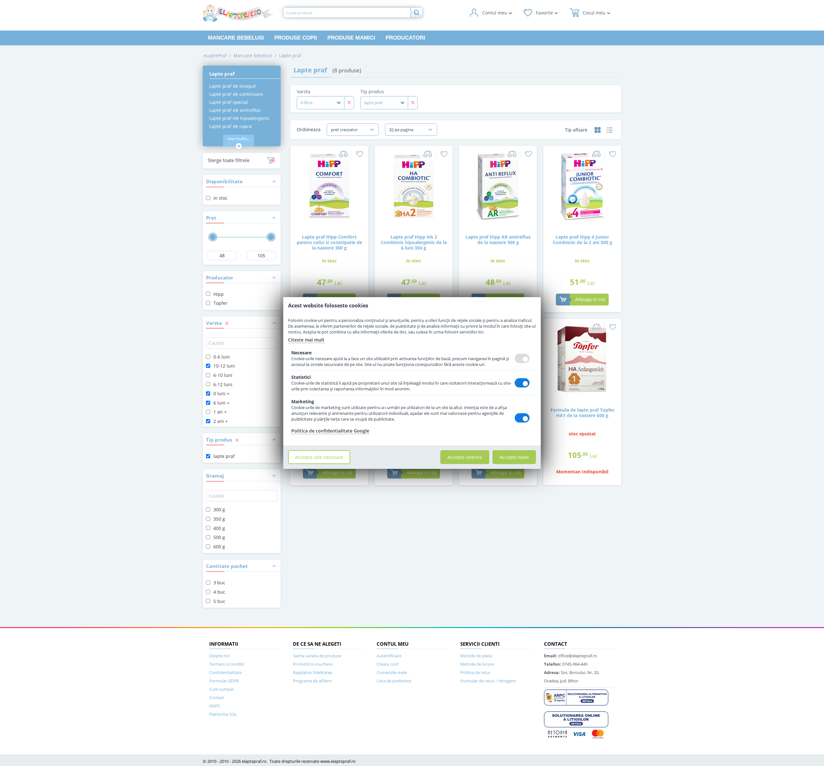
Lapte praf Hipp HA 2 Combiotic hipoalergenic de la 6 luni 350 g (414, 242)
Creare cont (388, 664)
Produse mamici (351, 38)
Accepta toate (514, 457)
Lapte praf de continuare (236, 94)
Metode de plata (476, 656)
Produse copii (295, 38)
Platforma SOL (223, 714)
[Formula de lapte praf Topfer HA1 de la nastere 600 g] (582, 359)
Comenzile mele (392, 672)
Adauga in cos (590, 299)
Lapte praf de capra (230, 126)
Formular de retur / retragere (488, 681)
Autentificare (389, 656)
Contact (216, 697)
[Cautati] (416, 12)
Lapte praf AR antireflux (234, 110)
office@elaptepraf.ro (570, 656)
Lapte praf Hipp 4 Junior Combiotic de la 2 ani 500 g (582, 239)
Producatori (405, 38)
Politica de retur (475, 672)
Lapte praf (290, 55)
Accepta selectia (464, 457)
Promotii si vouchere (312, 664)
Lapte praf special (228, 102)
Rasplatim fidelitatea (312, 672)
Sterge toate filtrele (228, 160)
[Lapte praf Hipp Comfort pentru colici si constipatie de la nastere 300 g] (329, 186)
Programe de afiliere (312, 681)
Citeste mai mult (306, 340)
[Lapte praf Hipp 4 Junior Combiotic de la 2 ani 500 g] (582, 186)
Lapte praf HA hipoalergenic (239, 118)
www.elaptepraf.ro (338, 761)
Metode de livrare (477, 664)
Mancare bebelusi (236, 38)
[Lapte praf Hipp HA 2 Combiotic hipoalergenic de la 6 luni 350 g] (413, 186)
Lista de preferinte (394, 681)
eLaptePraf (215, 55)
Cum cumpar (221, 689)
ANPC (214, 706)
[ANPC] (576, 697)
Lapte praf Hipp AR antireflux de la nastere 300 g (498, 239)
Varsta (303, 91)
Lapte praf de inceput (232, 86)
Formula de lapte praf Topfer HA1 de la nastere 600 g (582, 412)
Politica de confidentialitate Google (330, 431)
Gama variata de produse (317, 656)
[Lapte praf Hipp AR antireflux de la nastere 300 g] (498, 186)
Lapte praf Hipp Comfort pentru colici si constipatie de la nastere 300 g (329, 242)
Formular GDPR (224, 681)
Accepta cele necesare (319, 457)
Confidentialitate (225, 672)
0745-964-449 (565, 664)
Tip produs (372, 91)
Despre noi (219, 656)
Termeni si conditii (226, 664)
